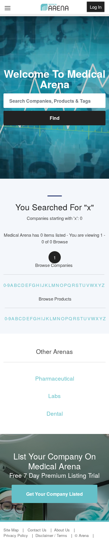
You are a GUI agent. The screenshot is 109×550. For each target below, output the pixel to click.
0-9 (6, 285)
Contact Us (37, 530)
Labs (54, 395)
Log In (95, 7)
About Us (62, 530)
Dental (55, 413)
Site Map (11, 530)
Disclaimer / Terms (51, 535)
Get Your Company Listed (54, 494)
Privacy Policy (15, 535)
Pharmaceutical (54, 378)
